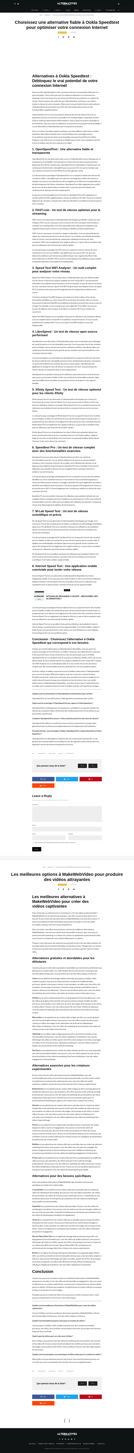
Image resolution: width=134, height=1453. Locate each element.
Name (34, 825)
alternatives (42, 753)
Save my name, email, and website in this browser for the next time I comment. (55, 842)
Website (70, 834)
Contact (101, 1443)
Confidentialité (74, 1443)
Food (68, 10)
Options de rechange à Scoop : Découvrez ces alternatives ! (72, 597)
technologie (70, 753)
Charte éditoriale (46, 1443)
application (52, 753)
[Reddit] (68, 1439)
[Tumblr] (74, 1439)
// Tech (45, 10)
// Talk (98, 10)
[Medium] (71, 1439)
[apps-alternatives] (39, 596)
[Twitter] (18, 4)
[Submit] (74, 37)
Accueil (35, 10)
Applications (62, 32)
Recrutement (89, 1443)
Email (34, 834)
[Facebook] (15, 4)
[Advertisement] (67, 57)
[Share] (58, 37)
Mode (76, 10)
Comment (35, 804)
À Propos (60, 1443)
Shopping (87, 10)
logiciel (61, 753)
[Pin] (68, 37)
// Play (57, 10)
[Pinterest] (65, 1439)
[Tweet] (63, 37)
